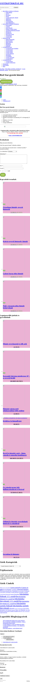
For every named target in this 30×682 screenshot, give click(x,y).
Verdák (1, 612)
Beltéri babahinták (10, 39)
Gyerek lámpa (9, 52)
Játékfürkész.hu (12, 3)
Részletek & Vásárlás (6, 81)
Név (1, 165)
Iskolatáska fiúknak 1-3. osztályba (14, 595)
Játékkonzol (8, 20)
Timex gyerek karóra (25, 611)
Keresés (16, 7)
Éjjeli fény (5, 612)
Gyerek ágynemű (10, 57)
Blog (4, 66)
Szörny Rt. (20, 611)
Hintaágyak (8, 31)
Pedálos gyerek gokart (11, 29)
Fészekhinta (15, 591)
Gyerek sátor (9, 37)
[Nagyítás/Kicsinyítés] (0, 680)
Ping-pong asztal (10, 34)
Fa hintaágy (8, 589)
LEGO (7, 13)
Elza (4, 589)
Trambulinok (9, 35)
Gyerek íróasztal (3, 594)
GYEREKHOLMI (7, 47)
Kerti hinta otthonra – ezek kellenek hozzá (12, 628)
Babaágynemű (9, 40)
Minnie (16, 610)
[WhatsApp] (15, 94)
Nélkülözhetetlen (9, 639)
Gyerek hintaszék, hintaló (12, 17)
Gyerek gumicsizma (10, 62)
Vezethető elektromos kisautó (13, 30)
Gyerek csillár (2, 592)
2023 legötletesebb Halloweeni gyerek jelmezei (14, 620)
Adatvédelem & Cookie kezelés (10, 642)
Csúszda (8, 26)
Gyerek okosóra (14, 592)
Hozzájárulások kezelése (8, 636)
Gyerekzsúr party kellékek (12, 48)
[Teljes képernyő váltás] (2, 680)
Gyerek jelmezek (10, 53)
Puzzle (7, 16)
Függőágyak (9, 33)
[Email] (15, 92)
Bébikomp (8, 43)
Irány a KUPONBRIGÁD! (15, 135)
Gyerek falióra (9, 51)
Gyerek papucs (9, 61)
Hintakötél (12, 594)
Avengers (4, 587)
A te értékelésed (4, 151)
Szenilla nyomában (14, 611)
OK (1, 678)
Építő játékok (9, 12)
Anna (1, 587)
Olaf (19, 610)
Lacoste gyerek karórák (19, 608)
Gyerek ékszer (9, 58)
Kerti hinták (9, 25)
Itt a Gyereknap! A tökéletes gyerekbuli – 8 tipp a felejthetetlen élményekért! (14, 622)
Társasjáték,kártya (10, 22)
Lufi (6, 610)
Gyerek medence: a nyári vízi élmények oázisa (13, 624)
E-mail (2, 168)
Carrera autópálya (15, 587)
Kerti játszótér (9, 28)
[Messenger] (15, 88)
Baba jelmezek (9, 42)
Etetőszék (8, 46)
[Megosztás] (3, 680)
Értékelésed (3, 154)
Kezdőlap (2, 69)
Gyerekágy (26, 592)
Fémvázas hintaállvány (6, 591)
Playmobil (8, 15)
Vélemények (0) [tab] (6, 101)
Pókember (23, 610)
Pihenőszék (8, 44)
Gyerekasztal (26, 591)
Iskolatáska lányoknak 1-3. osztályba (12, 600)
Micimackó (13, 610)
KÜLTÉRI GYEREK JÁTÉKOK (11, 24)
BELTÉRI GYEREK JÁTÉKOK (11, 11)
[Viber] (15, 95)
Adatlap (28, 681)
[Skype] (15, 97)
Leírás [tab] (4, 99)
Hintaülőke (16, 594)
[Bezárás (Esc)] (5, 680)
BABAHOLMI (6, 38)
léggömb (9, 610)
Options (2, 634)
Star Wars (28, 610)
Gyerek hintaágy (8, 592)
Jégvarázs (11, 608)
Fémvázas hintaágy (23, 589)
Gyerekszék (21, 592)
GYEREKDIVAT (7, 60)
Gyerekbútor (9, 56)
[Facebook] (15, 87)
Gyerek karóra (9, 49)
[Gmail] (15, 90)
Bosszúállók (8, 587)
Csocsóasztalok (9, 21)
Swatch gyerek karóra (5, 611)
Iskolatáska (8, 55)
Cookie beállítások (7, 638)
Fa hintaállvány (14, 589)
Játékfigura (8, 19)
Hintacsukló (8, 594)
